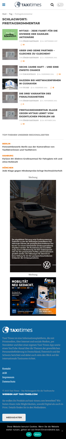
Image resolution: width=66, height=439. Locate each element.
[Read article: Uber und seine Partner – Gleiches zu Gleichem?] (10, 54)
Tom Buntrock (29, 74)
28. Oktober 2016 (49, 120)
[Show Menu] (3, 4)
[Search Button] (52, 4)
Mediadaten (14, 417)
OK (28, 434)
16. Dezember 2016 (46, 74)
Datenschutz (8, 381)
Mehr (37, 434)
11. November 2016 (49, 101)
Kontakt (6, 368)
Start (4, 14)
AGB (4, 373)
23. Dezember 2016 (49, 58)
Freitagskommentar (23, 14)
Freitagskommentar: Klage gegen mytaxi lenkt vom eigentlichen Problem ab (38, 113)
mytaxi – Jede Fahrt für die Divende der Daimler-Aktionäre (38, 34)
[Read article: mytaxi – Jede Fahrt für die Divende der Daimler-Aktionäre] (10, 34)
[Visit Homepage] (28, 5)
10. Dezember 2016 (39, 88)
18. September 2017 (49, 41)
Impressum (8, 377)
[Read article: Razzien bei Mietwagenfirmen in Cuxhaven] (10, 84)
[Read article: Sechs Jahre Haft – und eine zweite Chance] (10, 70)
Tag (10, 14)
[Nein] (62, 430)
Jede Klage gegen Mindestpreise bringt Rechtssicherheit (32, 171)
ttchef (26, 88)
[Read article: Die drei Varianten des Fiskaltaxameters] (10, 97)
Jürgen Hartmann (31, 41)
